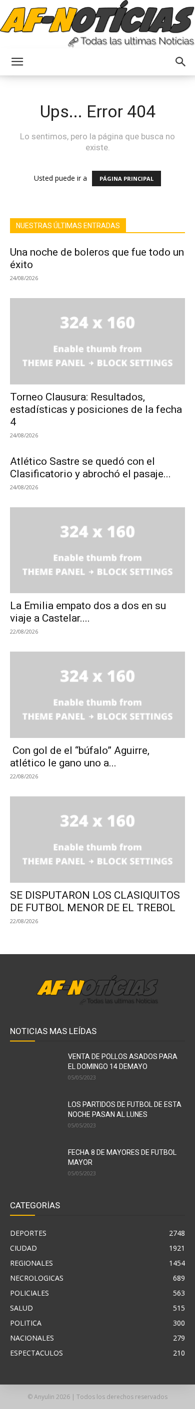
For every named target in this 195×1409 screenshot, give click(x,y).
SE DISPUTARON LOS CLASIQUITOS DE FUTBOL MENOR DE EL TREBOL (95, 901)
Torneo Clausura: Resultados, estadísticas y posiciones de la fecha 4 (96, 409)
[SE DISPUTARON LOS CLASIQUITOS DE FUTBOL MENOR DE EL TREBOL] (97, 839)
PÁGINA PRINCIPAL (127, 178)
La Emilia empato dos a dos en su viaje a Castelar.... (88, 612)
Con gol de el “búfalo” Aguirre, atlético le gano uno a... (80, 756)
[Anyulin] (97, 24)
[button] (17, 61)
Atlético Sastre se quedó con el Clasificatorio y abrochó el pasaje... (90, 467)
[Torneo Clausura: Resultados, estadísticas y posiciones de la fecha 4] (97, 341)
